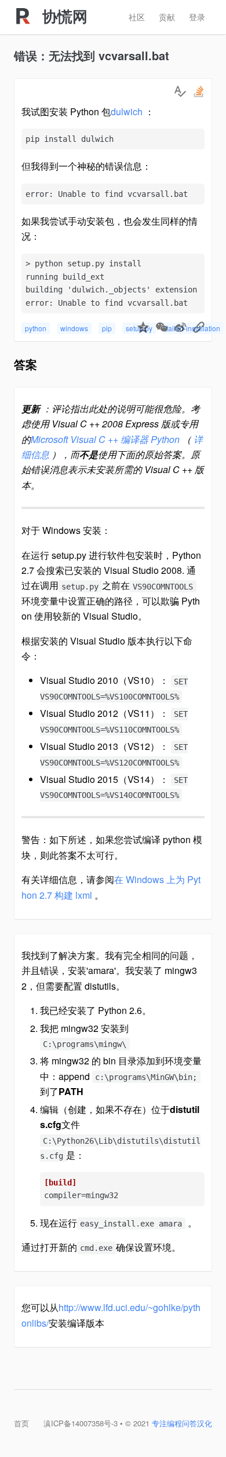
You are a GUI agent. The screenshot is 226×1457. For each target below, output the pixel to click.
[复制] (199, 328)
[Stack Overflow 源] (199, 91)
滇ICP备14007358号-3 (80, 1423)
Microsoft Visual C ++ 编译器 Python (105, 439)
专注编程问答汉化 (182, 1423)
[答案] (180, 91)
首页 (21, 1423)
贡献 (167, 17)
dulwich (127, 111)
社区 (137, 17)
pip (107, 328)
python (35, 328)
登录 (197, 17)
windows (74, 328)
